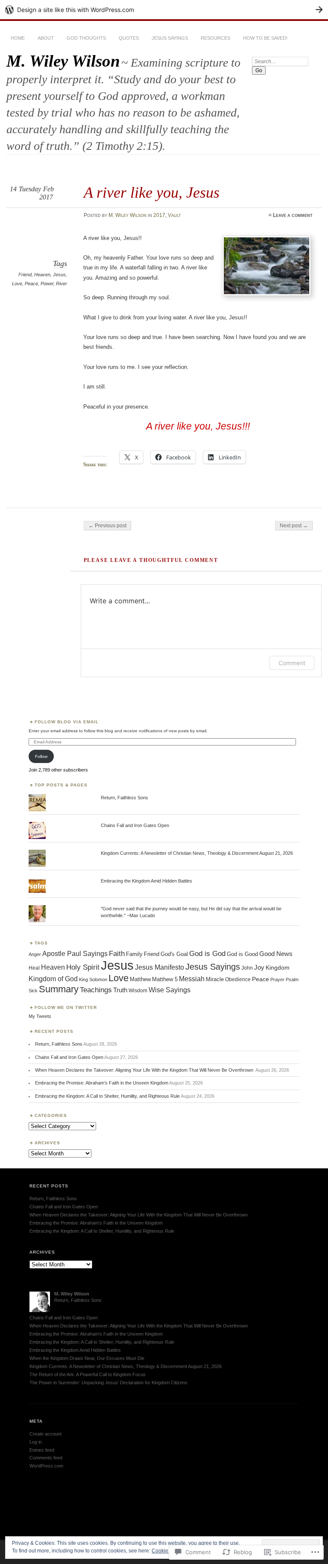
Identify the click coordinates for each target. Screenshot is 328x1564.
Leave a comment (293, 215)
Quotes (129, 38)
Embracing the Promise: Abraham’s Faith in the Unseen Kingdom (101, 1082)
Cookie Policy (168, 1551)
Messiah (192, 978)
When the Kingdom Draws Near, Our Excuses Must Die (86, 1358)
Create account (45, 1433)
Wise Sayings (169, 990)
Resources (215, 38)
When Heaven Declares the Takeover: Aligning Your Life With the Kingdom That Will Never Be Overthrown (145, 1070)
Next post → (294, 526)
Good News (276, 953)
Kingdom (278, 967)
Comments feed (45, 1457)
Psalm (292, 979)
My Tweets (40, 1016)
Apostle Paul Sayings (75, 953)
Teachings (96, 990)
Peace (31, 283)
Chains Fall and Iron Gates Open (135, 825)
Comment (291, 663)
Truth (120, 990)
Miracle (215, 979)
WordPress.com (46, 1465)
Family (134, 954)
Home (18, 38)
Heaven (42, 274)
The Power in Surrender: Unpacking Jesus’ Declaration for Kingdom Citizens (108, 1382)
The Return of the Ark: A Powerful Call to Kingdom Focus (87, 1374)
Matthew (140, 979)
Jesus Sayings (170, 38)
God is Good (242, 954)
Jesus (59, 274)
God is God (207, 954)
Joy (259, 967)
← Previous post (107, 526)
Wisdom (138, 991)
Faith (117, 954)
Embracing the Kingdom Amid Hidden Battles (146, 880)
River (61, 283)
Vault (174, 215)
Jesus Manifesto (159, 967)
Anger (35, 954)
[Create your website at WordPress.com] (164, 9)
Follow (41, 756)
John (247, 968)
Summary (59, 989)
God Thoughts (86, 38)
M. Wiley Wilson (63, 61)
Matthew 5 (165, 979)
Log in (35, 1441)
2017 (159, 215)
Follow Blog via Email (67, 721)
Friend (25, 274)
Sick (33, 990)
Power (47, 283)
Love (17, 283)
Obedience (238, 979)
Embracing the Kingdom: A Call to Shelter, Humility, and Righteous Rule (107, 1096)
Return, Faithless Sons (124, 797)
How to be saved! (265, 38)
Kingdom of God (53, 978)
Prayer (277, 979)
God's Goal (174, 954)
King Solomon (93, 979)
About (46, 38)
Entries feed (41, 1450)
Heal (34, 968)
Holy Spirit (83, 967)
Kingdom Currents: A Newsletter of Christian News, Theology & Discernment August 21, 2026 (197, 853)
